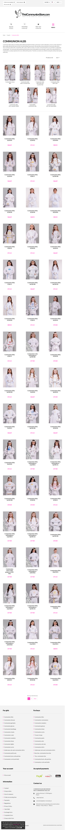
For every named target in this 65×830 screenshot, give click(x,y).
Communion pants (39, 738)
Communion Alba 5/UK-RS (32, 499)
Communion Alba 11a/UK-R (32, 643)
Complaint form (8, 815)
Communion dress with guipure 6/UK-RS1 (9, 571)
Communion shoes (9, 741)
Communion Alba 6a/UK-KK (55, 535)
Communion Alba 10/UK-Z (9, 679)
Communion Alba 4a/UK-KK (32, 427)
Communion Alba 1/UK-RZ (32, 139)
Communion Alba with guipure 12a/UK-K (9, 535)
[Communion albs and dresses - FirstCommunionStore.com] (32, 13)
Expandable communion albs (32, 105)
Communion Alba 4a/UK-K (55, 391)
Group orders (7, 791)
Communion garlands (9, 723)
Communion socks (9, 747)
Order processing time (10, 797)
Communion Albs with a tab (55, 82)
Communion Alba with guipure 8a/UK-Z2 (32, 535)
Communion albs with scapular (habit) (14, 105)
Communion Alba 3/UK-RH (55, 139)
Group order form (9, 818)
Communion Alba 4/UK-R (9, 247)
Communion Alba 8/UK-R (55, 499)
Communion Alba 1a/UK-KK (55, 175)
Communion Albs (8, 717)
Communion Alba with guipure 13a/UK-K (9, 607)
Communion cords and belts (11, 759)
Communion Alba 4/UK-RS (55, 427)
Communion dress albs (10, 82)
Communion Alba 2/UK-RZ (32, 247)
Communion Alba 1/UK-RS (9, 211)
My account (7, 775)
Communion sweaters (10, 738)
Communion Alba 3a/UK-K (55, 319)
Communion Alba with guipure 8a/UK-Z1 (55, 463)
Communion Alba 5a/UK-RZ (9, 391)
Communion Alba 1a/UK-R (9, 139)
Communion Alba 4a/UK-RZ (55, 283)
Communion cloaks (9, 732)
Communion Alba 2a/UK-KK (32, 283)
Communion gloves (9, 726)
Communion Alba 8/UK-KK (32, 679)
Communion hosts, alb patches (12, 756)
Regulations (7, 803)
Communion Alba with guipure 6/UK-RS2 (32, 571)
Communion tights (9, 744)
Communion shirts (39, 747)
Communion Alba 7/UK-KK (55, 607)
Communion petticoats (10, 753)
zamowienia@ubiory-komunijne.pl (44, 800)
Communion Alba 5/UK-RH (9, 319)
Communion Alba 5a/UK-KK (9, 499)
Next (35, 698)
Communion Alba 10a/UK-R (55, 571)
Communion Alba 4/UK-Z (32, 175)
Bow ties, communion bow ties (42, 753)
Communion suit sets (40, 744)
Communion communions (41, 720)
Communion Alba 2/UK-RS (32, 211)
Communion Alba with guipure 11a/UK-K (32, 463)
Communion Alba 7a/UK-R (32, 391)
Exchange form (8, 812)
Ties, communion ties (40, 756)
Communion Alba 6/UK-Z (9, 355)
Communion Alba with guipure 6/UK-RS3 (9, 643)
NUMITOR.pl (59, 825)
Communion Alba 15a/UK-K (55, 643)
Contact (6, 788)
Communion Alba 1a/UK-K (9, 175)
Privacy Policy (8, 806)
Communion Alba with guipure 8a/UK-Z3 (32, 607)
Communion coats (9, 735)
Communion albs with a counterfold (25, 82)
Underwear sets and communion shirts (14, 750)
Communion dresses (9, 720)
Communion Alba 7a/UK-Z (9, 427)
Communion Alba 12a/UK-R (55, 679)
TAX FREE (7, 809)
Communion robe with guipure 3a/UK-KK (32, 355)
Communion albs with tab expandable (51, 105)
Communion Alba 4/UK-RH (55, 211)
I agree (18, 827)
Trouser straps (38, 735)
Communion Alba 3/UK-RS (55, 355)
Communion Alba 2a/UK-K (55, 247)
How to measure (8, 794)
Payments (7, 800)
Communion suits (39, 741)
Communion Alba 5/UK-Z (9, 283)
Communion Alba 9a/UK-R (9, 463)
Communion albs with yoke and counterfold (40, 83)
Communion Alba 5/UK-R (32, 319)
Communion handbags (10, 729)
